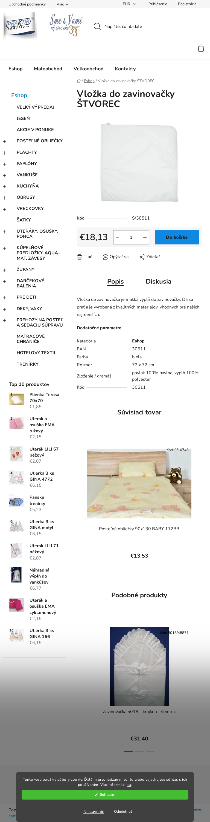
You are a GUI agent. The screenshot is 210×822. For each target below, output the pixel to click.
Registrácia (187, 4)
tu (129, 784)
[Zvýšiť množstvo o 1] (145, 237)
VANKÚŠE (27, 175)
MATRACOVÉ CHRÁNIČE (31, 339)
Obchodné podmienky (27, 4)
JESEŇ (23, 119)
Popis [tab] (115, 281)
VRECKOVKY (30, 209)
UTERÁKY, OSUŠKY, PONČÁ (37, 234)
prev (81, 687)
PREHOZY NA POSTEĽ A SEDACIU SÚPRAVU (40, 322)
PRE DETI (26, 297)
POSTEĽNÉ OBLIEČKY (40, 141)
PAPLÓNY (27, 164)
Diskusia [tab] (158, 281)
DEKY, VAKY (29, 309)
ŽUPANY (25, 270)
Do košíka (177, 237)
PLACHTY (27, 152)
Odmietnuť (123, 811)
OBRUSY (26, 197)
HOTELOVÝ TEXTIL (36, 353)
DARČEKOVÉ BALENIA (30, 283)
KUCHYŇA (28, 186)
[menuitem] (15, 68)
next (197, 687)
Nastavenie (93, 811)
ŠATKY (24, 220)
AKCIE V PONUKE (35, 130)
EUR (127, 4)
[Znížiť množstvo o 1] (117, 237)
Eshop (19, 95)
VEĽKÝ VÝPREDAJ (35, 107)
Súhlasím (107, 794)
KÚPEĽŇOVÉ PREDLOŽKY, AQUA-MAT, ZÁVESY (38, 253)
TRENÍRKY (28, 364)
